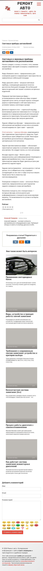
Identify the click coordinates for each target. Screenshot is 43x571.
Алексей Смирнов (10, 218)
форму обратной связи (16, 565)
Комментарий (7, 500)
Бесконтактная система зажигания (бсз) (17, 391)
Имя (3, 486)
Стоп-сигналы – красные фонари (14, 132)
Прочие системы (28, 47)
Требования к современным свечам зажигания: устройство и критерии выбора (21, 353)
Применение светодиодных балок (19, 278)
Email (4, 493)
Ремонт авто (25, 6)
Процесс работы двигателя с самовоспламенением (19, 426)
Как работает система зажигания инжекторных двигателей (18, 464)
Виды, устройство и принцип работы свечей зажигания (20, 315)
